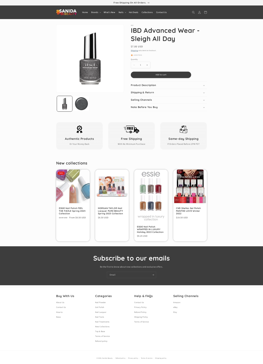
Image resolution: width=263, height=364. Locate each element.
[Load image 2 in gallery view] (81, 103)
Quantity (134, 59)
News (58, 317)
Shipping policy (160, 358)
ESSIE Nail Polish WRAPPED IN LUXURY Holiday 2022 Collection (150, 229)
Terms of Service (102, 336)
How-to (59, 312)
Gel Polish (99, 307)
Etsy (175, 312)
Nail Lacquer (100, 312)
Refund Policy (140, 312)
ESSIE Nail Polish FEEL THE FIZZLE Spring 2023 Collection (72, 211)
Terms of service (146, 358)
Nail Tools (99, 317)
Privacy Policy (140, 307)
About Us (60, 302)
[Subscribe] (153, 275)
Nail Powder (100, 302)
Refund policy (101, 341)
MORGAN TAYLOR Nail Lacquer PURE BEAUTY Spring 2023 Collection (110, 211)
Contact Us (61, 307)
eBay (175, 307)
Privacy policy (133, 358)
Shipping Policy (141, 317)
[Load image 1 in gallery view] (64, 103)
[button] (96, 12)
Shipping (134, 50)
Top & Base (100, 331)
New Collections (102, 326)
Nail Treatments (102, 322)
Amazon (177, 302)
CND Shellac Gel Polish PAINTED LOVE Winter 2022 (188, 211)
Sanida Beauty (107, 358)
